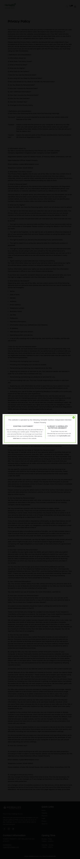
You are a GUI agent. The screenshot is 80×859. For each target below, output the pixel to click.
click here (16, 438)
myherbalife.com (64, 435)
